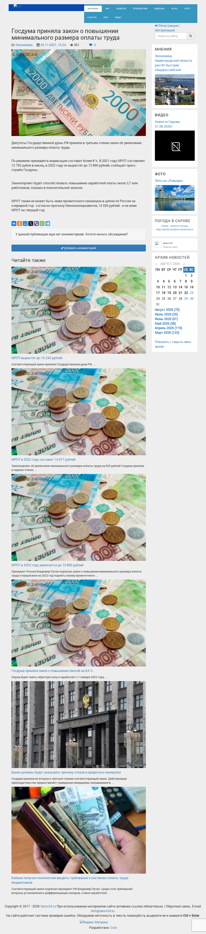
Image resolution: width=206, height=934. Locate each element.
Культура (92, 17)
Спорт (187, 8)
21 (180, 292)
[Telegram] (47, 223)
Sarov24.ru (48, 906)
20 (175, 292)
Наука (174, 8)
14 (180, 287)
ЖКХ (107, 8)
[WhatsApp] (42, 223)
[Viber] (36, 223)
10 (158, 287)
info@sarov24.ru (102, 911)
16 (192, 287)
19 (169, 292)
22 (186, 292)
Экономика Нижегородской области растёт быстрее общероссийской (173, 63)
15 (186, 287)
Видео (118, 17)
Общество (121, 8)
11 (163, 287)
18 (163, 292)
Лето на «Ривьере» (169, 180)
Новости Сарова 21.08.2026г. (167, 123)
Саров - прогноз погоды (174, 225)
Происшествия (140, 8)
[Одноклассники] (19, 223)
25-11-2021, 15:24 (53, 45)
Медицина (159, 8)
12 (169, 287)
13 (175, 287)
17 (158, 292)
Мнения (163, 49)
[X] (30, 223)
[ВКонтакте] (13, 223)
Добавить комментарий (80, 248)
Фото (105, 17)
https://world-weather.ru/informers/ (174, 229)
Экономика (93, 8)
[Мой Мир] (25, 223)
